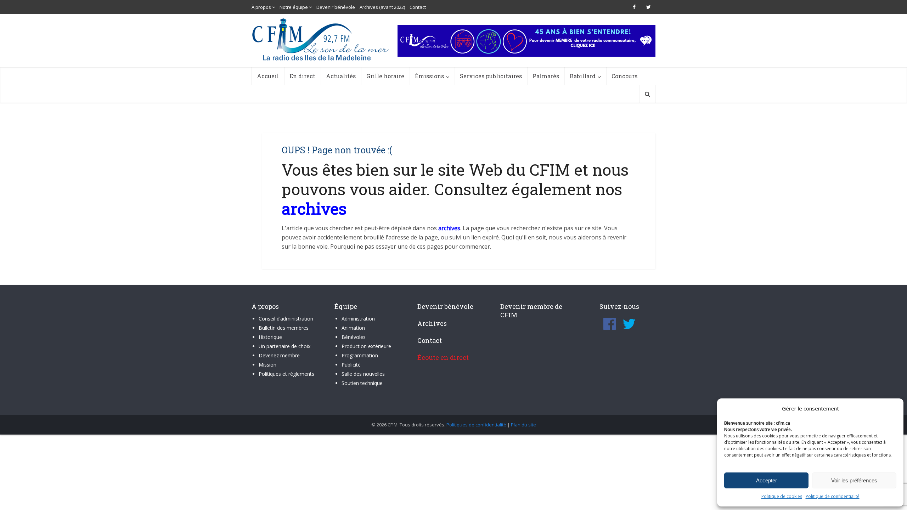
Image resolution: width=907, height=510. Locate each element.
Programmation (360, 355)
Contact (418, 7)
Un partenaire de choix (284, 346)
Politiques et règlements (286, 373)
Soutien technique (362, 383)
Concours (624, 76)
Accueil (268, 76)
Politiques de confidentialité (476, 424)
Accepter (766, 480)
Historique (270, 337)
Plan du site (523, 424)
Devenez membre (279, 355)
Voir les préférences (854, 480)
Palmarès (546, 76)
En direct (302, 76)
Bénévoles (354, 337)
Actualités (341, 76)
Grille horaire (385, 76)
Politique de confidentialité (833, 496)
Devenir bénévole (335, 7)
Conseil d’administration (286, 318)
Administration (358, 318)
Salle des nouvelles (363, 373)
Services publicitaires (491, 76)
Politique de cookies (781, 496)
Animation (353, 327)
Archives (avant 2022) (382, 7)
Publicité (351, 364)
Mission (267, 364)
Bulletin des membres (284, 327)
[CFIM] (321, 39)
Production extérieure (366, 346)
